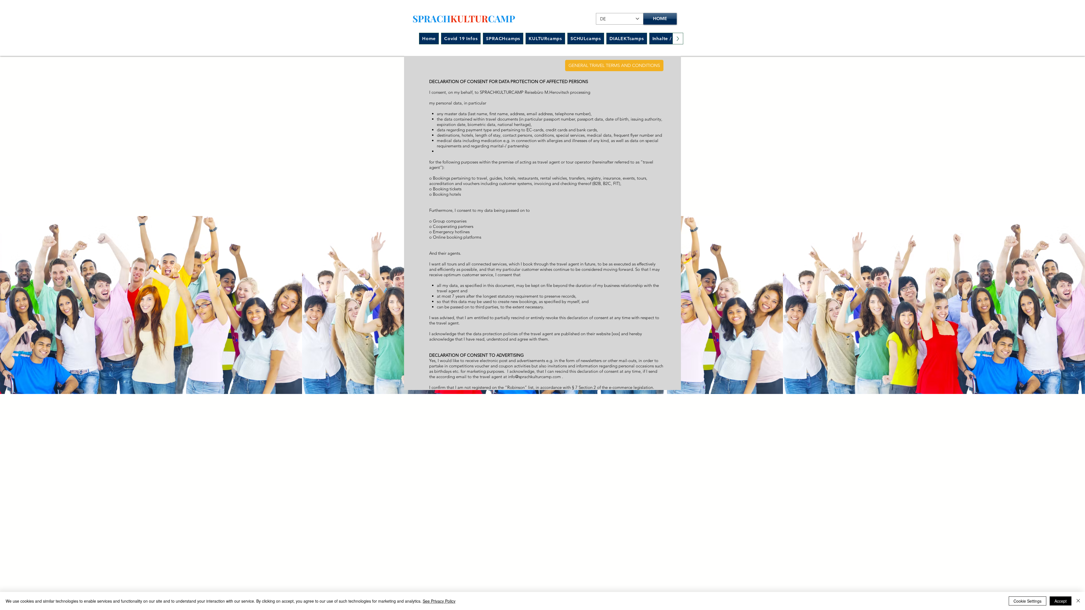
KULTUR (469, 18)
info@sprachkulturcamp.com (534, 376)
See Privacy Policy (439, 601)
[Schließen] (1078, 600)
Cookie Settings (1027, 601)
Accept (1060, 601)
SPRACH (431, 18)
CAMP (501, 18)
